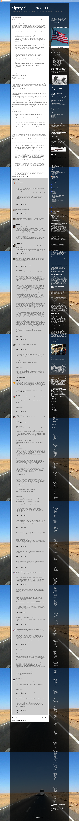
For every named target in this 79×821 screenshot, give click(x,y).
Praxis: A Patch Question (55, 558)
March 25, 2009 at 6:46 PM (21, 612)
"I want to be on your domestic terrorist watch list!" (55, 715)
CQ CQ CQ (54, 192)
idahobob (18, 343)
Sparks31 (54, 199)
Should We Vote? (55, 208)
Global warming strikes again (55, 795)
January (54, 800)
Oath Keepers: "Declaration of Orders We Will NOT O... (55, 738)
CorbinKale (18, 243)
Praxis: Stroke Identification (55, 721)
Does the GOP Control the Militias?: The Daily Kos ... (55, 529)
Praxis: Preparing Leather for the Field (55, 728)
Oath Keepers (54, 180)
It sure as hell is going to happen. (57, 200)
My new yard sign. (55, 585)
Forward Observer (55, 171)
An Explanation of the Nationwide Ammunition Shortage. (55, 783)
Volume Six (53, 120)
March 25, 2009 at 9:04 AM (21, 474)
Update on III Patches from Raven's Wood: (55, 696)
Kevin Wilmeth (19, 571)
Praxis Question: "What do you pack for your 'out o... (55, 454)
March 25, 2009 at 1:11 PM (21, 527)
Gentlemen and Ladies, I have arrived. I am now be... (55, 535)
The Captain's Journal (56, 165)
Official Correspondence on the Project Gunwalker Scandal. (58, 126)
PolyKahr (18, 415)
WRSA (53, 191)
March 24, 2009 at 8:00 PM (21, 363)
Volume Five (53, 119)
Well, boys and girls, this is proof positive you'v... (55, 686)
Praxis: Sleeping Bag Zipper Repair (55, 692)
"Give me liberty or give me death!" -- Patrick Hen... (55, 548)
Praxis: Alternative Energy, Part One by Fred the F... (55, 790)
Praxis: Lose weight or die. (55, 469)
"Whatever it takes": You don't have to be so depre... (55, 676)
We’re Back (54, 181)
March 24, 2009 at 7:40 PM (21, 332)
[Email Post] (27, 176)
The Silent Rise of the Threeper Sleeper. (55, 594)
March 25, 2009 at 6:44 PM (21, 584)
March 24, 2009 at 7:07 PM (21, 253)
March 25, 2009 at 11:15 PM (21, 685)
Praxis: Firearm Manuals (55, 659)
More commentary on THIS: (55, 701)
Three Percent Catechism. (57, 59)
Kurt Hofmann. (55, 72)
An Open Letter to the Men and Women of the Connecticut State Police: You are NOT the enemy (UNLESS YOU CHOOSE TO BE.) (58, 97)
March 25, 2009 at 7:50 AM (21, 411)
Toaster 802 (18, 678)
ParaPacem (18, 224)
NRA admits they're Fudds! (55, 598)
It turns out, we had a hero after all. (55, 705)
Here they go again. (55, 492)
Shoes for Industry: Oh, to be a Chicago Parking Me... (55, 516)
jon (16, 181)
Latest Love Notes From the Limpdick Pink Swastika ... (55, 636)
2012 (53, 404)
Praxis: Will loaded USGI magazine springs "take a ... (55, 581)
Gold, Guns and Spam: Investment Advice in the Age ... (55, 758)
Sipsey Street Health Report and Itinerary (55, 441)
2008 (53, 803)
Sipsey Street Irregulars (31, 8)
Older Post (45, 717)
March (54, 427)
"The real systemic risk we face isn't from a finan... (55, 523)
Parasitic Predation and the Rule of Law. (55, 478)
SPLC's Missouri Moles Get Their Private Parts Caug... (55, 503)
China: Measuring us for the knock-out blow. (55, 431)
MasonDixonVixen (55, 215)
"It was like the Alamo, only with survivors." (55, 766)
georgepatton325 (55, 207)
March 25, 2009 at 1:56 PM (21, 546)
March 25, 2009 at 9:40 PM (21, 674)
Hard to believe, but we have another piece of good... (55, 603)
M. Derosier (18, 380)
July (54, 421)
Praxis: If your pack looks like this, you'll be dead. (55, 648)
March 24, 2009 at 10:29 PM (21, 377)
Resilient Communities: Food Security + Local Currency (55, 753)
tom (17, 395)
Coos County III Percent (56, 211)
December (55, 410)
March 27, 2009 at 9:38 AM (21, 710)
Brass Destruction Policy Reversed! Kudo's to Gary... (55, 609)
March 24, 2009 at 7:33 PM (21, 266)
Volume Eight (53, 121)
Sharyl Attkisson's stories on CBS (57, 123)
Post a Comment (18, 712)
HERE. (54, 130)
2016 (53, 398)
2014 (53, 401)
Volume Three (53, 117)
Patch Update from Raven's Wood (55, 459)
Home (30, 717)
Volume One (53, 115)
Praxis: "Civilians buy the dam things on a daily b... (55, 487)
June (54, 422)
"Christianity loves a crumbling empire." (55, 733)
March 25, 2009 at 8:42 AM (21, 445)
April (54, 426)
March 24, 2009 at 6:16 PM (21, 213)
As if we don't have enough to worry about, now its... (55, 496)
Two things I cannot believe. (55, 724)
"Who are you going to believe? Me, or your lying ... (55, 710)
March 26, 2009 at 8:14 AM (21, 693)
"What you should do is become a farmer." (55, 771)
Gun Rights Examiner (56, 220)
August (54, 419)
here (19, 25)
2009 (53, 409)
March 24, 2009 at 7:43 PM (21, 349)
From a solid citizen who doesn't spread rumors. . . (55, 642)
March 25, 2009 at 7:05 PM (21, 644)
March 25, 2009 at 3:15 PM (21, 556)
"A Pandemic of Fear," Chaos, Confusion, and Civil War (55, 629)
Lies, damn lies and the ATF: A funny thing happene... (55, 574)
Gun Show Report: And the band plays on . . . (55, 569)
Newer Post (15, 717)
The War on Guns (55, 176)
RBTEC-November (55, 188)
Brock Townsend (19, 216)
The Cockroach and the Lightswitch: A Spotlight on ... (55, 447)
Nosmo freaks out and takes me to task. (55, 474)
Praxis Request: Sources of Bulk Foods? (55, 436)
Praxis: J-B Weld (55, 763)
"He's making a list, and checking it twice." (55, 615)
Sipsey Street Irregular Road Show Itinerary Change (55, 670)
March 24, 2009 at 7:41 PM (21, 339)
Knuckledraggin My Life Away (58, 195)
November (55, 413)
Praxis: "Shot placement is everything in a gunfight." (55, 665)
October (54, 415)
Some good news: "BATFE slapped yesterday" (55, 620)
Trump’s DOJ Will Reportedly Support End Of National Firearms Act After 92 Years (58, 167)
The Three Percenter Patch (55, 743)
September (55, 417)
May (54, 424)
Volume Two (53, 116)
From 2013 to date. (54, 91)
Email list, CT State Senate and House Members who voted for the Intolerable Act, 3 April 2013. (59, 108)
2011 (53, 406)
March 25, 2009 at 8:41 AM (21, 422)
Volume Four (53, 118)
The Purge (54, 212)
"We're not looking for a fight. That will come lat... (55, 554)
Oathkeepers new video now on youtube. (55, 681)
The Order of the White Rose (57, 203)
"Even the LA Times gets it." (55, 624)
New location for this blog (56, 196)
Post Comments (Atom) (21, 720)
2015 (53, 399)
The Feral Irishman (55, 156)
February (55, 798)
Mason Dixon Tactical (56, 187)
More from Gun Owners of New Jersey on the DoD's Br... (55, 654)
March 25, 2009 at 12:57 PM (21, 515)
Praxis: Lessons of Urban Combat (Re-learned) (55, 465)
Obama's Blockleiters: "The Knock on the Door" (55, 589)
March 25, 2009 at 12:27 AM (21, 391)
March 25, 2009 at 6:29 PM (21, 567)
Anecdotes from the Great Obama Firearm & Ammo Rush (55, 776)
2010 (53, 407)
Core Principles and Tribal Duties (55, 747)
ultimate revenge (55, 177)
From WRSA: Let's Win (55, 483)
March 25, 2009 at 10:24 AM (21, 484)
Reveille (58, 283)
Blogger (41, 817)
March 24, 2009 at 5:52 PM (21, 204)
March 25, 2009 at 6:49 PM (21, 624)
